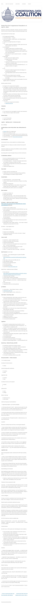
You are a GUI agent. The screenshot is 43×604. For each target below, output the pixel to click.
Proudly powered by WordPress (6, 601)
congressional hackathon (19, 585)
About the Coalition (9, 3)
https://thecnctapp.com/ (12, 266)
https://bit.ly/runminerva (17, 136)
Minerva (4, 131)
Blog (2, 3)
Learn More (17, 3)
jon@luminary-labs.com (7, 290)
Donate (29, 3)
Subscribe (24, 3)
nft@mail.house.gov (9, 103)
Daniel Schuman (6, 586)
